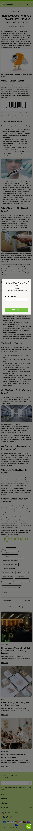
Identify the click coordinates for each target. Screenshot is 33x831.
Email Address (11, 296)
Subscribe (16, 310)
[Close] (29, 281)
